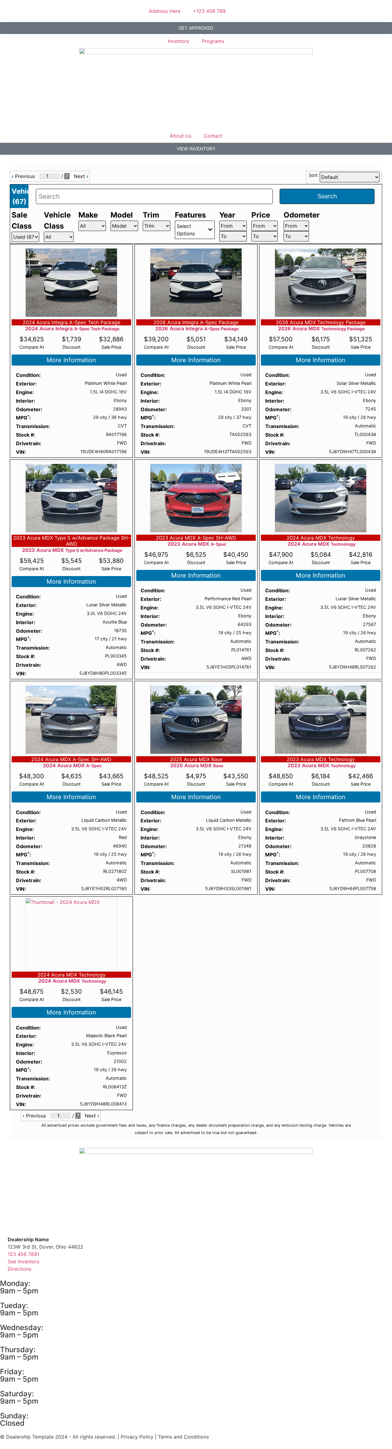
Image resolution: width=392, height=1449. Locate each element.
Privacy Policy (137, 1437)
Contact (213, 136)
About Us (180, 136)
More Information (71, 360)
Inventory (179, 41)
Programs (213, 41)
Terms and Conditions (183, 1437)
